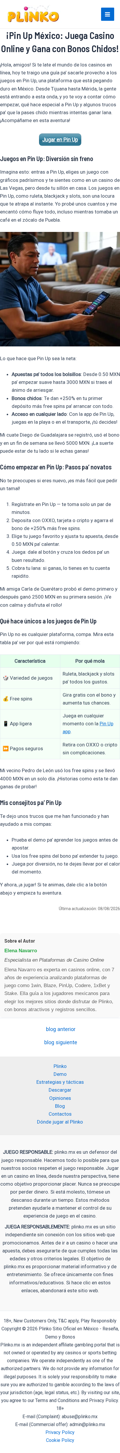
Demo (60, 1074)
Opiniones (60, 1098)
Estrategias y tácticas (60, 1082)
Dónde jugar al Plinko (60, 1122)
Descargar (60, 1090)
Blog (60, 1106)
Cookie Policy (60, 1440)
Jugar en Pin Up (60, 139)
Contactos (60, 1114)
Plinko (60, 1066)
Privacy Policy (60, 1432)
